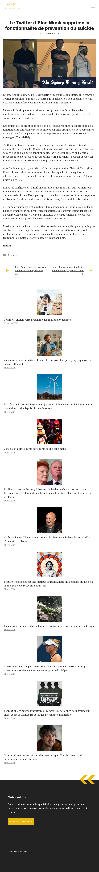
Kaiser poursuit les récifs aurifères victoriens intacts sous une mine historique (49, 626)
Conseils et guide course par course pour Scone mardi (35, 449)
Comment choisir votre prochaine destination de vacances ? (38, 319)
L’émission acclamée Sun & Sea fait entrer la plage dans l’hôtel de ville (68, 271)
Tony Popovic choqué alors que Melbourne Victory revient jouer (31, 271)
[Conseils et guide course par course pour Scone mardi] (49, 442)
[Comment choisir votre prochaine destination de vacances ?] (49, 313)
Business (12, 255)
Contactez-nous (21, 821)
